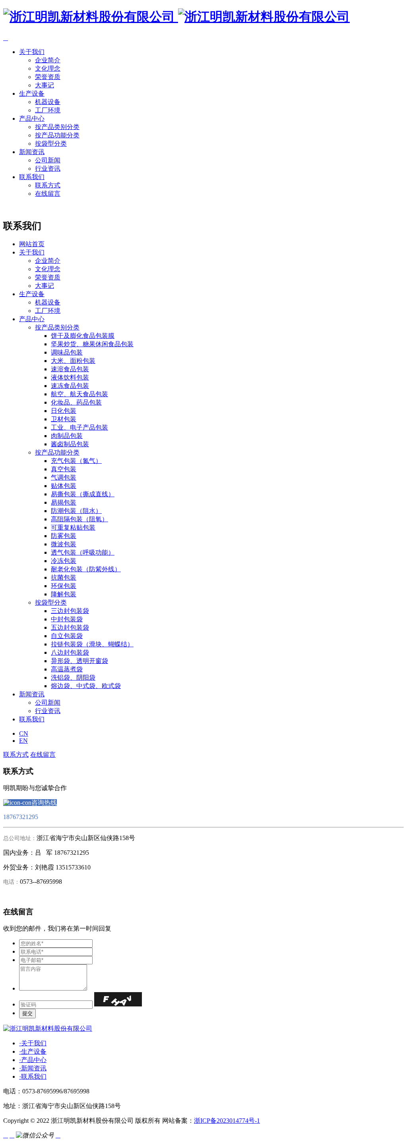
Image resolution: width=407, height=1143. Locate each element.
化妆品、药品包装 (76, 402)
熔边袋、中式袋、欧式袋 (86, 685)
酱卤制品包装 (70, 444)
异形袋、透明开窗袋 (79, 660)
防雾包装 (63, 535)
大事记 (44, 85)
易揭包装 (63, 502)
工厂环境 (47, 110)
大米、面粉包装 (73, 360)
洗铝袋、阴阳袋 (73, 677)
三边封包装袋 (70, 610)
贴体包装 (63, 485)
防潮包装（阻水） (76, 510)
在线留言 (47, 193)
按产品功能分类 (57, 135)
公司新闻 (47, 160)
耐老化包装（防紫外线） (86, 569)
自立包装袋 (67, 635)
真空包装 (63, 469)
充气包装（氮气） (76, 460)
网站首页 (32, 244)
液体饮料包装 (70, 377)
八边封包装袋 (70, 652)
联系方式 (47, 185)
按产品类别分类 (57, 126)
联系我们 (32, 176)
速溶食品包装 (70, 369)
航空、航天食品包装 (79, 394)
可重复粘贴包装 (73, 527)
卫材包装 (63, 419)
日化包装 (63, 410)
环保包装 (63, 585)
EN (23, 740)
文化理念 (47, 68)
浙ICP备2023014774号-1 (227, 1120)
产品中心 (32, 118)
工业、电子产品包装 (79, 427)
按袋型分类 (51, 143)
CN (23, 733)
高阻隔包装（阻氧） (79, 519)
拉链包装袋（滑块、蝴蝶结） (92, 644)
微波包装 (63, 544)
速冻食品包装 (70, 385)
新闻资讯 (32, 151)
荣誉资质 (47, 76)
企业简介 (47, 60)
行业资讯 (47, 168)
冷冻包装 (63, 560)
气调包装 (63, 477)
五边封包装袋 (70, 627)
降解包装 (63, 594)
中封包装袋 (67, 619)
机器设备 (47, 101)
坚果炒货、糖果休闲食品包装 (92, 344)
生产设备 (32, 93)
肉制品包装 (67, 435)
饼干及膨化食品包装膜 (82, 335)
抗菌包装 (63, 577)
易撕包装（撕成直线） (82, 494)
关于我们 (32, 51)
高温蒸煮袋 (67, 669)
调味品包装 (67, 352)
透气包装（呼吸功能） (82, 552)
